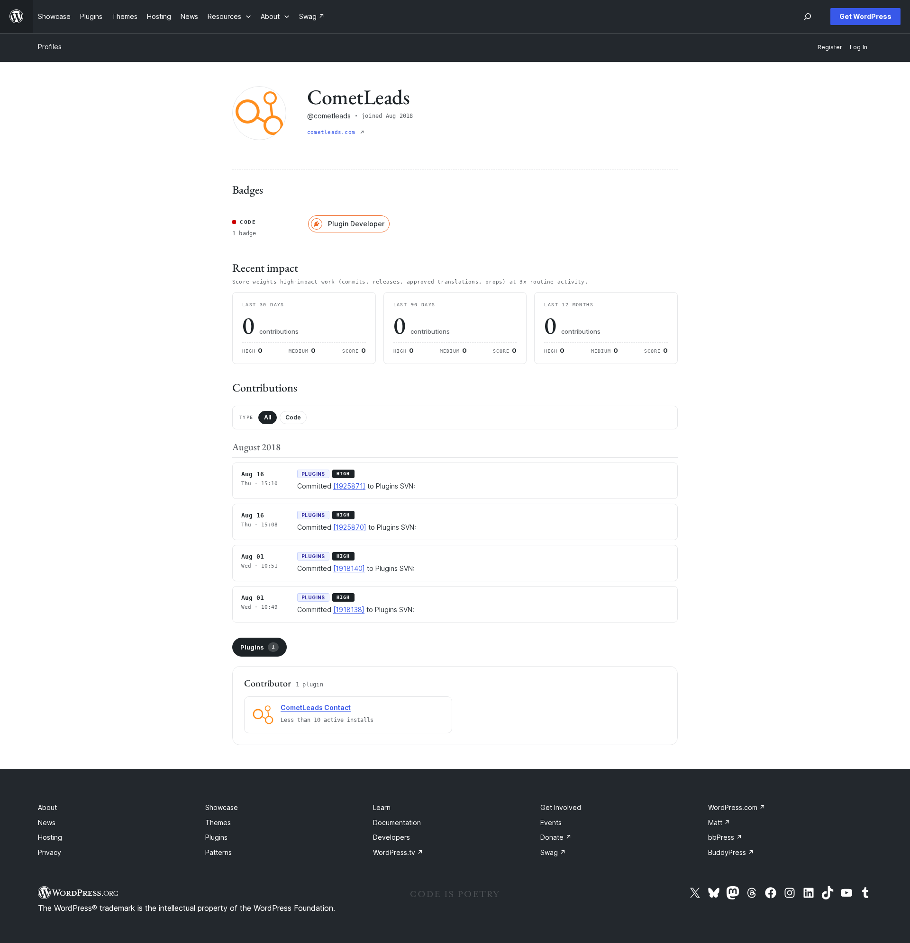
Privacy (49, 852)
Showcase (221, 807)
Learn (382, 807)
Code (293, 417)
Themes (218, 822)
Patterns (218, 852)
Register (830, 47)
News (46, 822)
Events (551, 822)
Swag (553, 852)
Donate (556, 837)
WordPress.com (736, 807)
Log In (858, 47)
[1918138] (348, 609)
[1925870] (349, 527)
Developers (391, 837)
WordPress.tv (398, 852)
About (47, 807)
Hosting (50, 837)
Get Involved (560, 807)
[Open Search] (807, 16)
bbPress (725, 837)
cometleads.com (332, 132)
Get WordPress (865, 16)
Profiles (50, 47)
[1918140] (349, 568)
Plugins (257, 647)
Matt (719, 822)
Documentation (397, 822)
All (267, 417)
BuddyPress (731, 852)
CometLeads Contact (316, 707)
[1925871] (349, 486)
